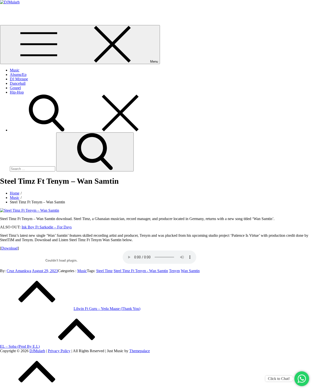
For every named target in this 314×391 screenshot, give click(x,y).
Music (14, 70)
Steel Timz (104, 271)
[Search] (83, 130)
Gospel (15, 88)
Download (9, 248)
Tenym (174, 271)
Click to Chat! (279, 379)
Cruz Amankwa (19, 271)
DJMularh (8, 10)
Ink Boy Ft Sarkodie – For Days (47, 227)
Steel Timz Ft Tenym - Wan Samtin (141, 271)
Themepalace (139, 351)
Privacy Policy (59, 351)
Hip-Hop (17, 92)
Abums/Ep (18, 74)
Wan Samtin (190, 271)
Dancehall (18, 83)
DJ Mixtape (19, 79)
